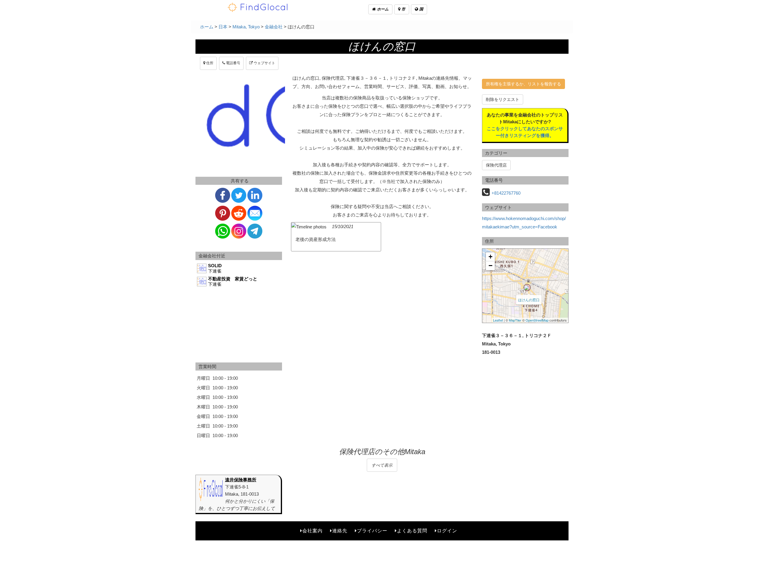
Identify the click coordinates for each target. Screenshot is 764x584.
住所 (209, 63)
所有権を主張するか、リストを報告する (523, 84)
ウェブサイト (264, 63)
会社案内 (312, 530)
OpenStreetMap (537, 320)
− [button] (490, 265)
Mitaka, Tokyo (246, 26)
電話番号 (232, 63)
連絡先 (339, 530)
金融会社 (274, 26)
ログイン (447, 530)
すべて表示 (382, 465)
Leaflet (498, 320)
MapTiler (515, 320)
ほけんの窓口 (529, 299)
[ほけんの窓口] (527, 287)
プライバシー (372, 530)
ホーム (382, 9)
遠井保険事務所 (240, 479)
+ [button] (490, 256)
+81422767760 (506, 193)
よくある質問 (412, 530)
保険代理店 (496, 165)
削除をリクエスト (502, 99)
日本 (222, 26)
